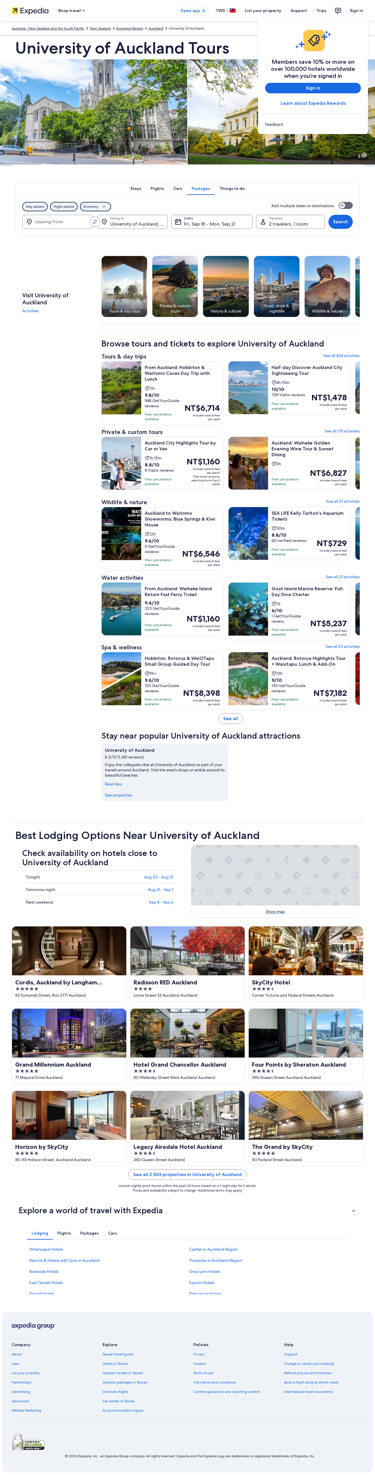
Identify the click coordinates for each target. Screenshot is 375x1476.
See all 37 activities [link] (343, 501)
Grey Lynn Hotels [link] (204, 1271)
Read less (113, 784)
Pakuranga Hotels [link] (205, 1293)
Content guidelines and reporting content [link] (226, 1391)
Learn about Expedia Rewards (313, 103)
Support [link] (290, 1354)
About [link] (17, 1354)
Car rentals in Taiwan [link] (119, 1401)
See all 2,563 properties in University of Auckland (187, 1174)
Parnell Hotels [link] (41, 1293)
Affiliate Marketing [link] (26, 1410)
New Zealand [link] (100, 28)
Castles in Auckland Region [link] (213, 1249)
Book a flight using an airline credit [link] (311, 1382)
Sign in (356, 10)
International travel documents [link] (308, 1391)
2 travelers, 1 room (288, 224)
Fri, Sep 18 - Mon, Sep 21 (209, 224)
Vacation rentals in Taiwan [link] (123, 1373)
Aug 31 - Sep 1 (160, 889)
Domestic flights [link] (115, 1391)
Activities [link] (30, 310)
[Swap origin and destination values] (95, 222)
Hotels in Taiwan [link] (115, 1363)
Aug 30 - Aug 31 (158, 877)
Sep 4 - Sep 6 (161, 902)
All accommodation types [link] (123, 1410)
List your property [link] (26, 1373)
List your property (263, 10)
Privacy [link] (198, 1354)
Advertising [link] (21, 1391)
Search (340, 221)
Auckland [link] (156, 28)
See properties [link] (118, 795)
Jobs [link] (15, 1363)
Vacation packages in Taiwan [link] (125, 1382)
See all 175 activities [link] (342, 431)
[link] (313, 124)
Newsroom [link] (20, 1401)
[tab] (136, 188)
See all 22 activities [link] (343, 576)
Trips (321, 10)
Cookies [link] (199, 1363)
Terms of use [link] (203, 1373)
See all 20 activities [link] (342, 646)
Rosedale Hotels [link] (44, 1271)
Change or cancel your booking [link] (309, 1363)
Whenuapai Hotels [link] (46, 1249)
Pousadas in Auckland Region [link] (215, 1260)
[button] (187, 1210)
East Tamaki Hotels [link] (46, 1282)
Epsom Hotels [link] (201, 1282)
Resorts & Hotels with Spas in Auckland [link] (64, 1260)
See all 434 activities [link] (341, 355)
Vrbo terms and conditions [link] (214, 1382)
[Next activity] (359, 286)
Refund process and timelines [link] (308, 1373)
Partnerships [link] (21, 1382)
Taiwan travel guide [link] (118, 1354)
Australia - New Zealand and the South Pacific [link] (48, 28)
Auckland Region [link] (129, 28)
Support (299, 10)
